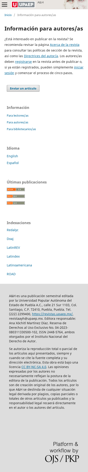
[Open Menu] (4, 4)
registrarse (23, 61)
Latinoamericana (19, 265)
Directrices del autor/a (41, 56)
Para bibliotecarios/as (21, 129)
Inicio (8, 15)
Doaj (10, 239)
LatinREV (13, 247)
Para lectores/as (17, 115)
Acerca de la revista (64, 44)
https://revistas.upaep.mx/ (52, 314)
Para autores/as (17, 122)
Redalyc (13, 230)
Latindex (13, 256)
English (12, 156)
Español (13, 163)
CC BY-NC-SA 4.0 (33, 367)
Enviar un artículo (23, 88)
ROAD (11, 274)
